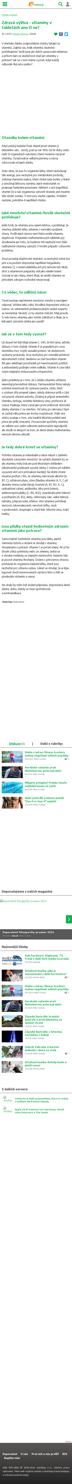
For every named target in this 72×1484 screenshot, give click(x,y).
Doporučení (10, 1453)
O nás (24, 1453)
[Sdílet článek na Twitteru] (66, 34)
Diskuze (15, 744)
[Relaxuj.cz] (36, 4)
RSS (64, 1453)
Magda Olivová (20, 33)
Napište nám (12, 1458)
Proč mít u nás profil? (45, 1453)
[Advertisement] (36, 102)
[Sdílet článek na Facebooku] (61, 34)
